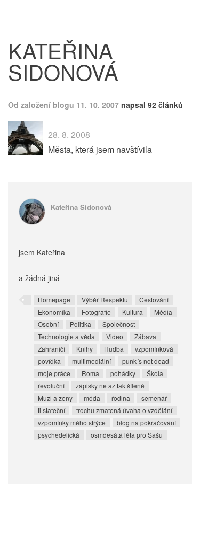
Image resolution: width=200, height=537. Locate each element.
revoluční (51, 385)
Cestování (154, 299)
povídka (49, 360)
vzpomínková (154, 348)
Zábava (145, 336)
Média (163, 311)
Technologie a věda (66, 336)
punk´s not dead (145, 360)
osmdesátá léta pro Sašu (127, 434)
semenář (154, 397)
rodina (120, 397)
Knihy (84, 348)
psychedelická (58, 434)
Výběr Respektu (105, 299)
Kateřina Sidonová (81, 207)
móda (92, 397)
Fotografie (96, 311)
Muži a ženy (55, 397)
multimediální (91, 360)
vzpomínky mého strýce (72, 422)
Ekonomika (54, 311)
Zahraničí (51, 348)
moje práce (54, 373)
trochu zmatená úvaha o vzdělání (124, 410)
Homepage (54, 299)
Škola (155, 373)
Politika (80, 324)
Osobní (48, 324)
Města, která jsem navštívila (100, 149)
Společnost (118, 324)
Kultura (132, 311)
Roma (90, 373)
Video (114, 336)
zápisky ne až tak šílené (110, 385)
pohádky (122, 373)
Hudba (114, 348)
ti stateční (51, 410)
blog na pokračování (146, 422)
